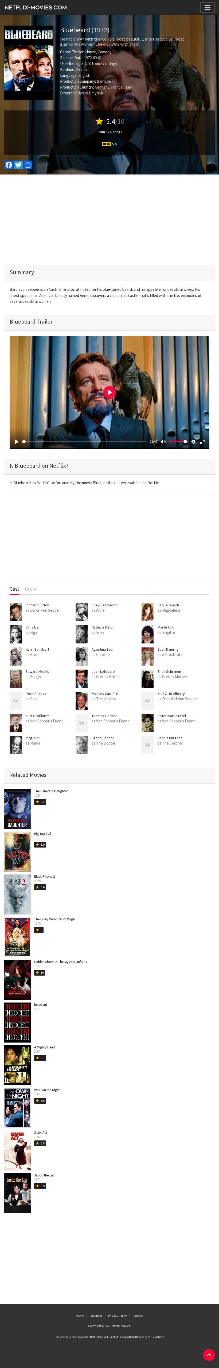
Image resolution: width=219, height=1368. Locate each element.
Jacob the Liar (44, 1175)
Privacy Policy (117, 1316)
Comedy (104, 51)
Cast (14, 589)
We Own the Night (47, 1090)
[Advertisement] (109, 219)
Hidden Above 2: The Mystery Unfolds (60, 962)
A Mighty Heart (44, 1047)
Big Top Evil (42, 834)
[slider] (84, 441)
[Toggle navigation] (207, 7)
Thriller (77, 51)
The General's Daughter (51, 791)
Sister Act (40, 1132)
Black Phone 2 (44, 876)
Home (80, 1316)
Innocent (40, 1004)
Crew (30, 589)
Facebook (96, 1316)
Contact (137, 1316)
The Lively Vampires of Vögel (54, 919)
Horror (90, 51)
